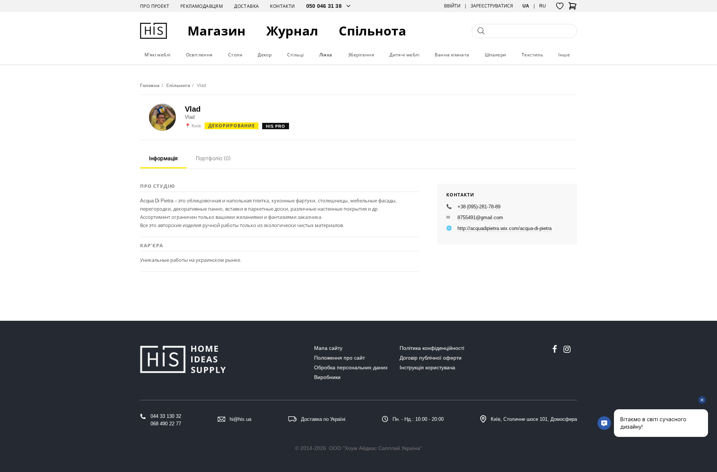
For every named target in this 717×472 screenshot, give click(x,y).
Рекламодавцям (201, 6)
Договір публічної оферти (431, 358)
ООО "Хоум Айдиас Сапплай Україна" (375, 448)
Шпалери (495, 55)
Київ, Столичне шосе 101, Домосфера (534, 419)
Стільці (295, 55)
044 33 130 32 (165, 416)
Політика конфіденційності (432, 348)
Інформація (163, 158)
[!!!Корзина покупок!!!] (572, 8)
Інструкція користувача (427, 367)
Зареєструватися (492, 6)
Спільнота (372, 30)
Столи (235, 55)
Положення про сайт (339, 358)
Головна (149, 85)
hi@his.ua (240, 419)
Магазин (216, 30)
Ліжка (325, 55)
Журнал (292, 30)
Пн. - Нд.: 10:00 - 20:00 (418, 419)
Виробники (327, 377)
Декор (264, 55)
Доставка (246, 6)
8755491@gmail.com (480, 217)
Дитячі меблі (404, 55)
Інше (564, 55)
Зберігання (361, 55)
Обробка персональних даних (351, 367)
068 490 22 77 (165, 423)
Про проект (154, 6)
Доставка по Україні (323, 419)
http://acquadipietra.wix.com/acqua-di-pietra (504, 228)
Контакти (282, 6)
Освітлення (199, 55)
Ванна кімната (452, 55)
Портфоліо (213, 158)
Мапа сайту (328, 348)
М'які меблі (157, 55)
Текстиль (532, 55)
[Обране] (559, 5)
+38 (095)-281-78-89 (478, 206)
